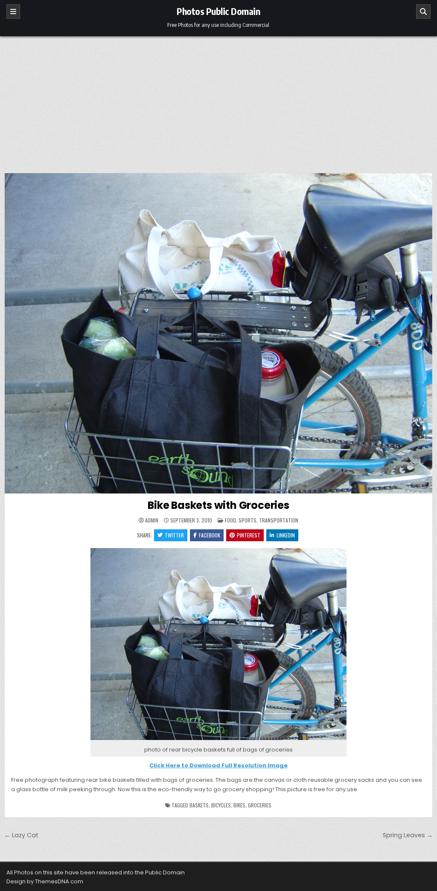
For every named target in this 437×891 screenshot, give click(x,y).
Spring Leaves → (408, 835)
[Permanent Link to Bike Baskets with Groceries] (218, 333)
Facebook (209, 535)
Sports (247, 520)
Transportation (278, 520)
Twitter (174, 535)
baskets (199, 805)
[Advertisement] (218, 100)
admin (151, 520)
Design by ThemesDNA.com (44, 881)
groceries (259, 805)
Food (230, 520)
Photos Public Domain (218, 11)
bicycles (221, 805)
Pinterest (248, 535)
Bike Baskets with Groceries (218, 505)
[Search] (423, 11)
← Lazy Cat (21, 835)
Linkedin (286, 535)
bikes (239, 805)
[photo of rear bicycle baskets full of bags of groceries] (218, 740)
